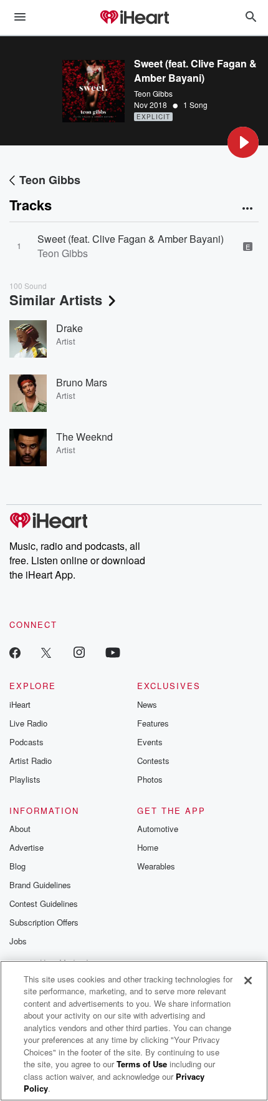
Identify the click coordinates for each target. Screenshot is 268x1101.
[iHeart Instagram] (79, 652)
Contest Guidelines (43, 903)
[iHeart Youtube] (112, 652)
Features (153, 723)
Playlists (25, 779)
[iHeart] (134, 18)
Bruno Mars (81, 382)
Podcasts (26, 742)
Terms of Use (142, 1064)
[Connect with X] (46, 652)
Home (147, 847)
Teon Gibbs (153, 93)
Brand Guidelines (40, 885)
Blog (17, 866)
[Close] (248, 980)
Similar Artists (55, 300)
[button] (243, 142)
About (20, 828)
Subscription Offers (44, 922)
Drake (69, 328)
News (147, 704)
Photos (150, 779)
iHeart (20, 704)
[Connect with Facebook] (15, 652)
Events (150, 742)
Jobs (18, 941)
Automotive (157, 828)
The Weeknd (84, 436)
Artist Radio (30, 760)
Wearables (156, 866)
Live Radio (28, 723)
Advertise (26, 847)
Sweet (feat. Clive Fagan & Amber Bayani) (130, 239)
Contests (153, 760)
